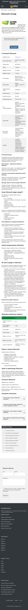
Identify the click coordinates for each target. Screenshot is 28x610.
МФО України (4, 10)
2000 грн (3, 539)
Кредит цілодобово (5, 526)
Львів (2, 567)
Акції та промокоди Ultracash (11, 445)
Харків (2, 563)
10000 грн (3, 543)
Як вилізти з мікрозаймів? (6, 587)
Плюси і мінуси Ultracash (10, 443)
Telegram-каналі (14, 2)
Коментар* (5, 478)
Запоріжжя (3, 572)
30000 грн (3, 550)
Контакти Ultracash (9, 448)
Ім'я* (4, 471)
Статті (21, 600)
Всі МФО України (12, 10)
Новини (16, 600)
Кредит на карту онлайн (6, 517)
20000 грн (3, 547)
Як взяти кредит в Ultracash (11, 438)
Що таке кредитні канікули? (7, 594)
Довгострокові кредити (5, 521)
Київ (2, 561)
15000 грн (3, 545)
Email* (15, 471)
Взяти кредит (14, 47)
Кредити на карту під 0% (6, 528)
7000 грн (3, 541)
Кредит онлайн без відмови (7, 523)
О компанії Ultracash (10, 430)
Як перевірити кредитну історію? (8, 591)
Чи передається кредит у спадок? (8, 589)
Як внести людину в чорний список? (8, 585)
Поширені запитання (10, 450)
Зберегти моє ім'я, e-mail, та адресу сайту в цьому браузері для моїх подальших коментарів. (14, 490)
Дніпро (2, 569)
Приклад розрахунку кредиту (11, 440)
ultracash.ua (17, 57)
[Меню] (2, 6)
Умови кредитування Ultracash (12, 435)
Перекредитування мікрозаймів (7, 519)
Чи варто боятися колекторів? (7, 583)
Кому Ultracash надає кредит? (12, 433)
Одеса (2, 565)
